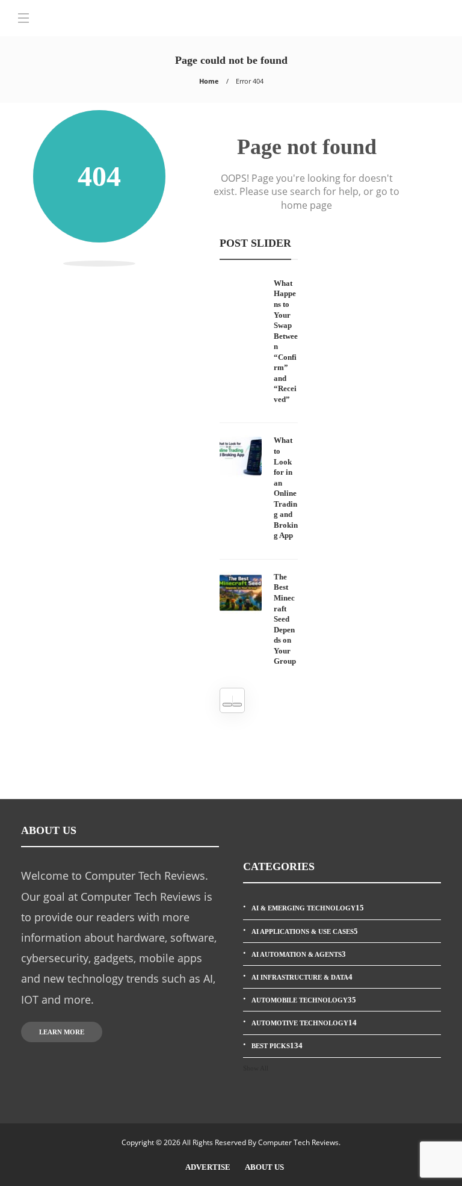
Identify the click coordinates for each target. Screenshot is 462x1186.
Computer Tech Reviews (298, 1142)
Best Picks (277, 1045)
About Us (264, 1167)
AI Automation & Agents (298, 954)
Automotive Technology (304, 1022)
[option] (259, 472)
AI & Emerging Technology (307, 907)
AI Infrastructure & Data (302, 976)
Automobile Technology (303, 999)
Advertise (207, 1167)
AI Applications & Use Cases (304, 931)
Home (209, 80)
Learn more (61, 1032)
